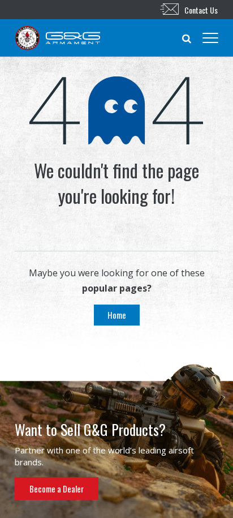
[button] (187, 37)
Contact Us (201, 10)
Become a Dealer (56, 488)
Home (116, 315)
